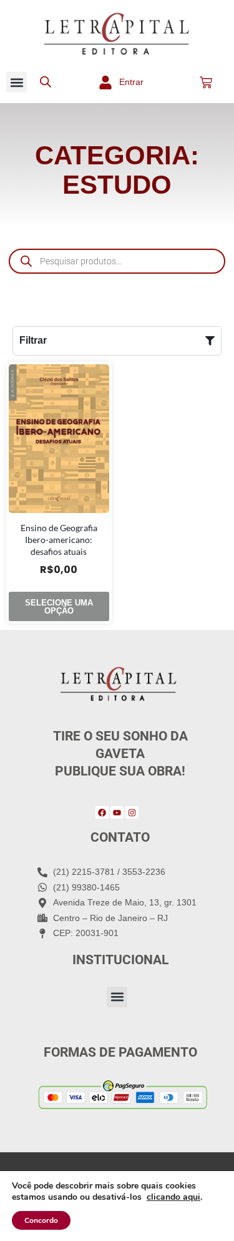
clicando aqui (173, 1197)
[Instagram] (132, 812)
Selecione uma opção (59, 607)
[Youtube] (117, 812)
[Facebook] (102, 812)
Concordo (41, 1220)
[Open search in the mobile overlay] (45, 82)
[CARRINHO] (206, 82)
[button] (16, 82)
